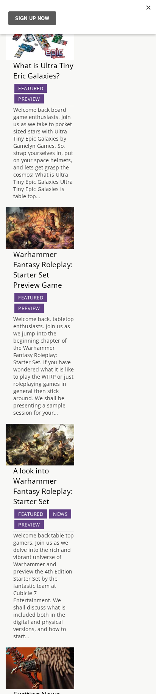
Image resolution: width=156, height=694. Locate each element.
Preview (29, 99)
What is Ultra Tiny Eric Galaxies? (43, 70)
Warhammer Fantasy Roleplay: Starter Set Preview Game (43, 269)
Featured (30, 88)
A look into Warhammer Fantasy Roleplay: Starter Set (43, 485)
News (60, 514)
